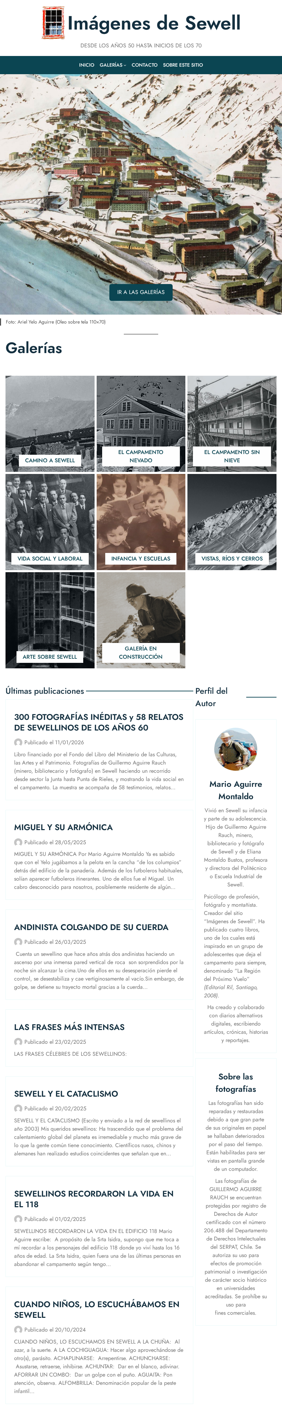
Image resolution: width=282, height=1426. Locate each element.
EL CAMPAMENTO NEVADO (140, 456)
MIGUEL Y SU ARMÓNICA (63, 827)
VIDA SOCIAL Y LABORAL (50, 559)
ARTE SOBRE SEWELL (50, 657)
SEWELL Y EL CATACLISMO (66, 1094)
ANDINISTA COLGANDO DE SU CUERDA (91, 927)
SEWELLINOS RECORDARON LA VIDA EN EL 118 (94, 1199)
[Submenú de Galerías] (124, 65)
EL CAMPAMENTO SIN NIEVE (232, 456)
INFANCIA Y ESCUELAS (140, 559)
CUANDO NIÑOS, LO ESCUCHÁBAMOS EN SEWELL (97, 1309)
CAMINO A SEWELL (50, 460)
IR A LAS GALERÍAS (141, 292)
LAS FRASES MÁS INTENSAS (69, 1027)
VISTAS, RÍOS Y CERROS (232, 559)
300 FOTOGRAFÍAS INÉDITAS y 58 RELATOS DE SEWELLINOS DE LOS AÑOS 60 (98, 722)
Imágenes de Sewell (154, 23)
